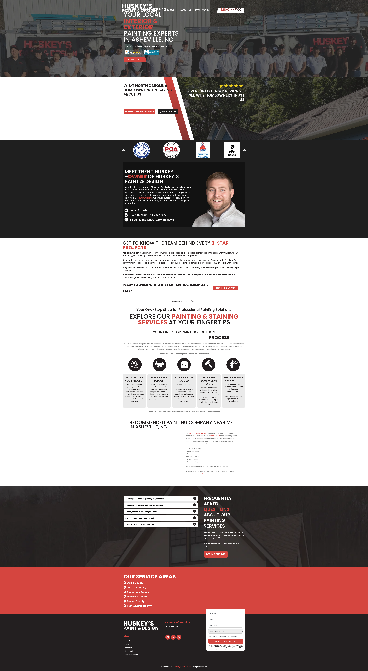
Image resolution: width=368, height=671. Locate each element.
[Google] (178, 637)
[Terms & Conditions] (237, 649)
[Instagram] (173, 637)
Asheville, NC (215, 436)
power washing (144, 198)
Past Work (202, 9)
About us (185, 9)
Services (169, 9)
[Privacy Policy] (225, 649)
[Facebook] (167, 637)
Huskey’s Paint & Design (197, 433)
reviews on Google (201, 474)
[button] (123, 150)
